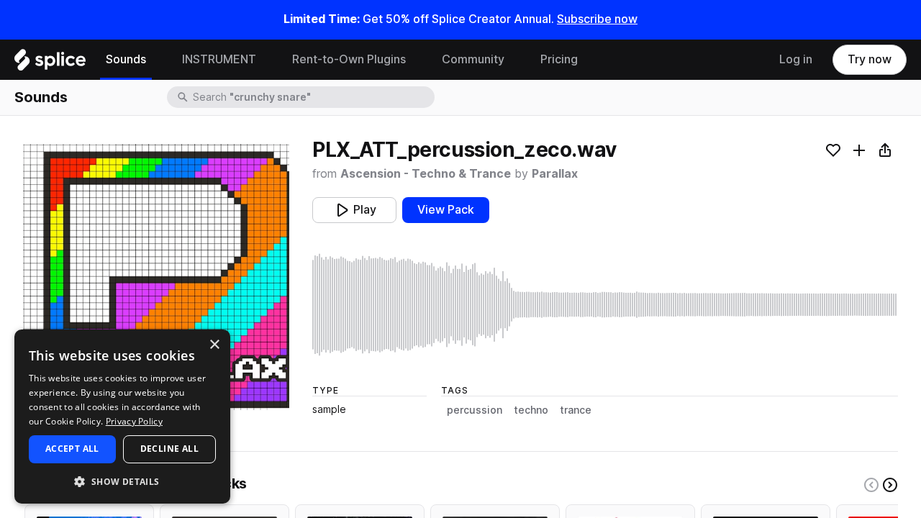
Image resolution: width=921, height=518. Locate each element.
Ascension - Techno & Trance (425, 174)
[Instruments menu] (267, 60)
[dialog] (122, 417)
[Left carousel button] (871, 485)
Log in (795, 59)
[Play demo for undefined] (156, 277)
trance (575, 410)
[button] (122, 481)
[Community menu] (515, 60)
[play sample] (605, 304)
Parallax (555, 174)
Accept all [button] (72, 448)
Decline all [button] (169, 448)
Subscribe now (597, 19)
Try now (869, 59)
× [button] (214, 345)
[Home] (50, 63)
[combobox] (312, 97)
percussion (474, 410)
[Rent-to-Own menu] (417, 60)
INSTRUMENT (219, 59)
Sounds (126, 59)
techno (531, 410)
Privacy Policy (134, 421)
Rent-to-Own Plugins (349, 59)
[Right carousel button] (890, 485)
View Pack (445, 210)
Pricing (559, 59)
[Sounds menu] (157, 60)
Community (473, 59)
